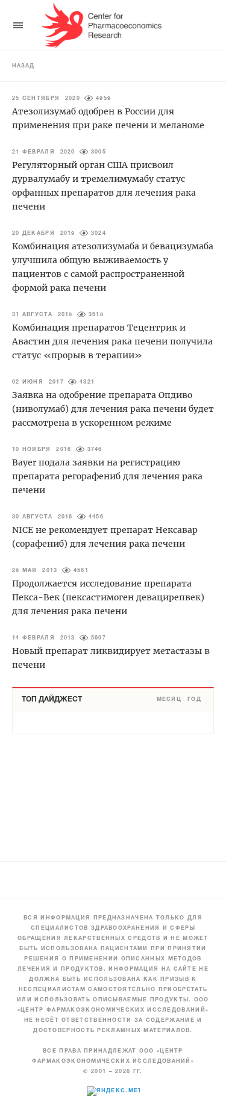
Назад (23, 66)
